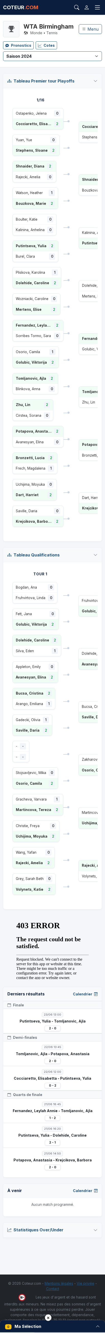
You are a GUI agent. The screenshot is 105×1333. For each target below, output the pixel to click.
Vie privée (85, 1283)
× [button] (48, 1317)
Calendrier (83, 994)
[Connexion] (87, 7)
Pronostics (21, 45)
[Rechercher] (77, 7)
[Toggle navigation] (97, 7)
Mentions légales (59, 1283)
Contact (52, 1289)
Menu (92, 29)
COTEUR (20, 7)
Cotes (49, 45)
